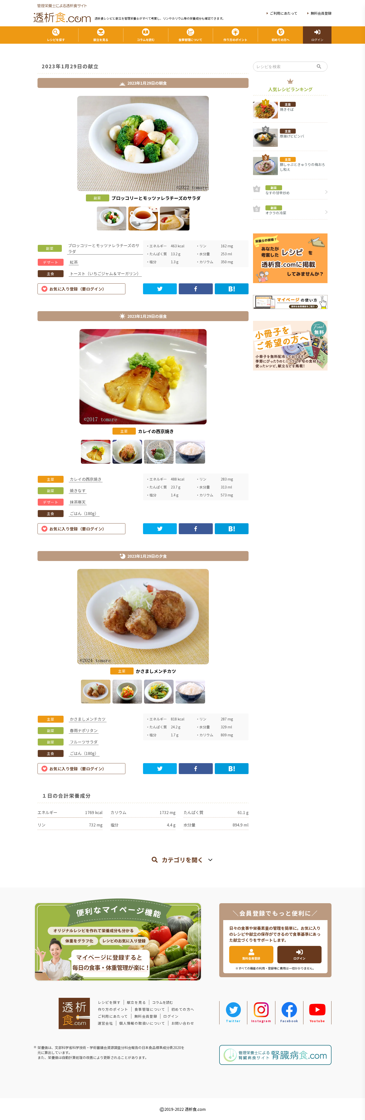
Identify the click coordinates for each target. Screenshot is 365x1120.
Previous (33, 164)
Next (252, 164)
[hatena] (232, 288)
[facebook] (196, 288)
